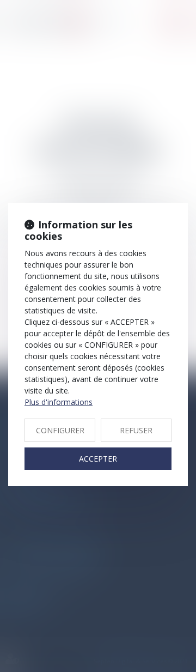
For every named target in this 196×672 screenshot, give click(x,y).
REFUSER (136, 430)
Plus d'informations (58, 402)
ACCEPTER (98, 458)
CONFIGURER (60, 430)
